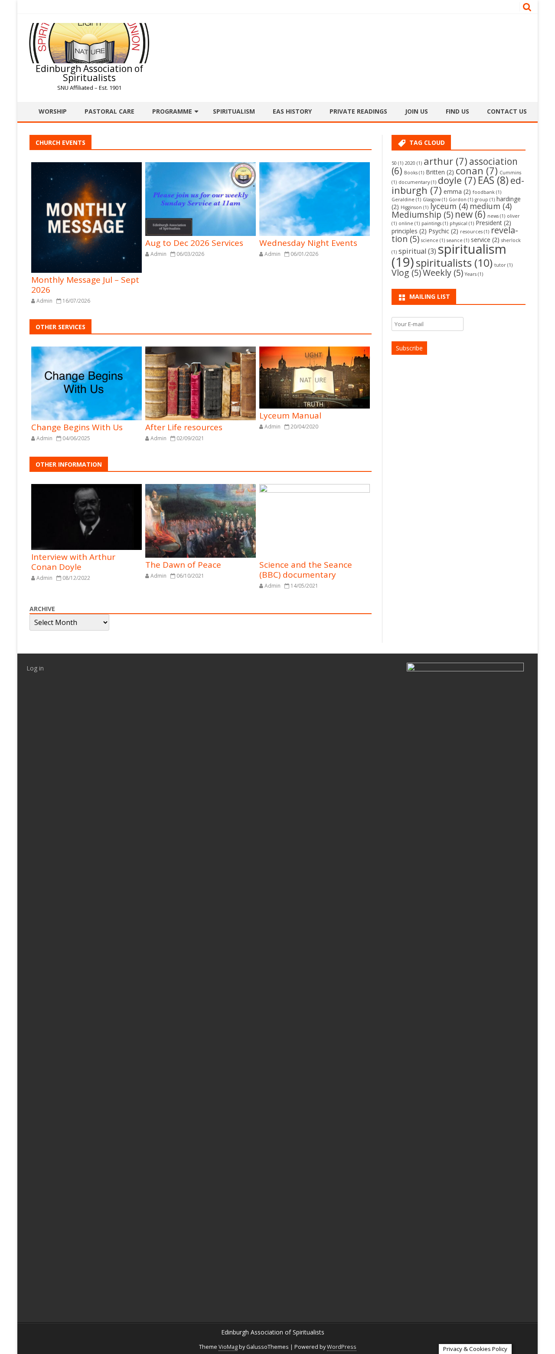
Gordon (461, 199)
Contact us (507, 111)
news (496, 216)
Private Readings (358, 111)
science (433, 240)
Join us (416, 111)
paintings (434, 223)
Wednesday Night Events (308, 243)
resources (474, 232)
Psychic (443, 231)
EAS (493, 180)
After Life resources (183, 427)
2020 (413, 163)
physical (462, 223)
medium (491, 206)
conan (477, 170)
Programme (172, 111)
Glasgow (435, 199)
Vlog (406, 272)
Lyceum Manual (290, 415)
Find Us (457, 111)
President (493, 223)
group (485, 199)
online (409, 223)
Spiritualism (234, 111)
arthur (445, 161)
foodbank (487, 192)
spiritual (417, 251)
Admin (44, 300)
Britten (440, 172)
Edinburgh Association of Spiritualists (89, 73)
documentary (417, 182)
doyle (457, 180)
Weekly (443, 272)
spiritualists (454, 262)
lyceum (449, 206)
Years (474, 274)
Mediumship (422, 214)
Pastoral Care (109, 111)
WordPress (341, 1347)
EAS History (292, 111)
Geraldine (406, 199)
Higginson (414, 207)
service (485, 239)
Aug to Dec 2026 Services (194, 243)
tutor (503, 265)
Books (414, 173)
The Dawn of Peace (183, 564)
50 (397, 163)
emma (457, 191)
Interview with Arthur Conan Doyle (73, 561)
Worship (53, 111)
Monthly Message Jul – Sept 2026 (85, 284)
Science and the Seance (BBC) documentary (305, 569)
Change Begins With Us (77, 427)
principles (409, 231)
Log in (35, 668)
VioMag (228, 1347)
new (470, 214)
